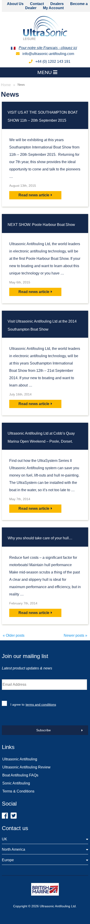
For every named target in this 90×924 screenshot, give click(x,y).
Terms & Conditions (18, 791)
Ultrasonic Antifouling (19, 759)
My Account (53, 8)
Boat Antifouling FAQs (20, 775)
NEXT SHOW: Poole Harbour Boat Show (41, 225)
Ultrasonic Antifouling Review (26, 767)
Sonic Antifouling (16, 783)
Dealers (57, 4)
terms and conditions (41, 704)
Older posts (13, 635)
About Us (15, 4)
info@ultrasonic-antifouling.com (47, 54)
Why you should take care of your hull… (40, 538)
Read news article (33, 195)
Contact (37, 4)
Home (6, 85)
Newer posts (75, 635)
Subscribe (43, 730)
